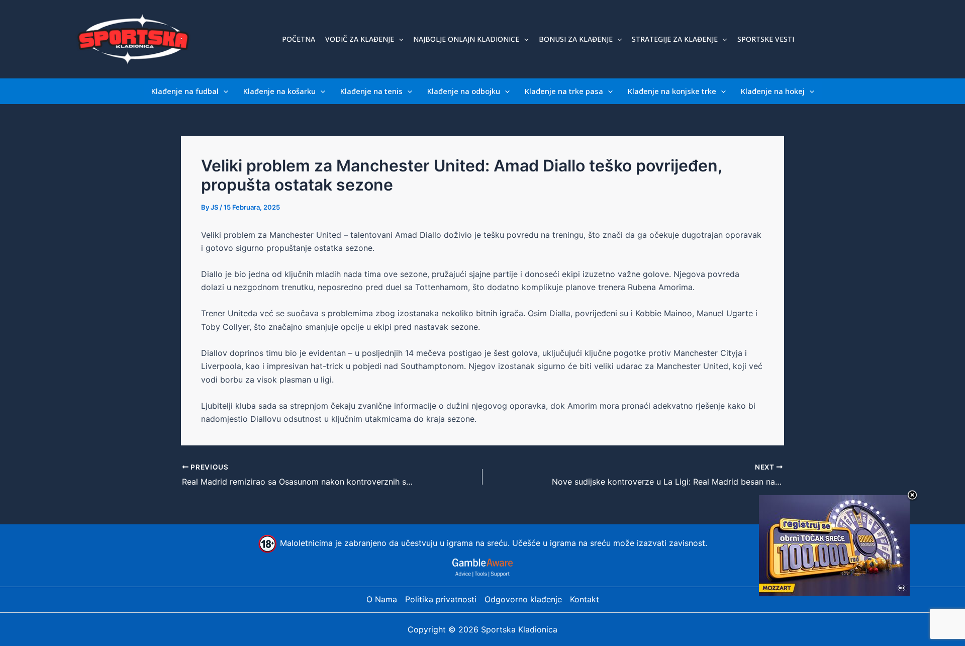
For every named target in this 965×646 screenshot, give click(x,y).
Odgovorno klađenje (523, 599)
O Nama (381, 599)
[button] (398, 39)
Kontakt (584, 599)
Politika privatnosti (440, 599)
